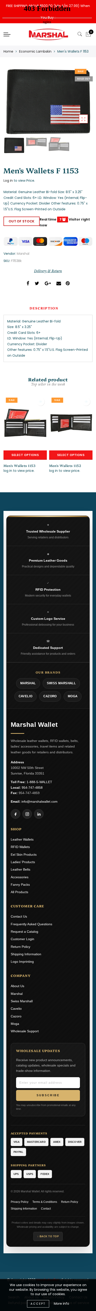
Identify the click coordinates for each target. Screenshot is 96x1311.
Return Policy (20, 947)
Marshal (23, 253)
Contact (46, 1208)
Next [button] (78, 104)
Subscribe (48, 1095)
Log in (8, 180)
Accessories (19, 877)
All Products (19, 892)
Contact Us (19, 916)
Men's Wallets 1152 (65, 465)
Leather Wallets (22, 839)
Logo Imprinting (22, 961)
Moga (15, 1024)
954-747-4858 (32, 787)
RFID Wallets (20, 847)
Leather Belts (20, 869)
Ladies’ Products (23, 862)
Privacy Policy (19, 1202)
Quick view (40, 402)
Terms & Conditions (44, 1202)
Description (44, 308)
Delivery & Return (48, 271)
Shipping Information (26, 954)
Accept (38, 1304)
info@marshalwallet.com (39, 801)
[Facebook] (15, 814)
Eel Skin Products (24, 854)
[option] (48, 101)
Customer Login (22, 939)
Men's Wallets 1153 (19, 465)
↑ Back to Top (48, 1236)
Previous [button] (12, 104)
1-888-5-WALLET (39, 782)
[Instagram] (27, 814)
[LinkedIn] (39, 814)
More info (61, 1303)
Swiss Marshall (22, 1001)
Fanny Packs (20, 884)
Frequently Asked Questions (31, 924)
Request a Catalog (24, 931)
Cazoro (16, 1016)
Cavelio (16, 1008)
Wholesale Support (25, 1031)
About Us (17, 986)
